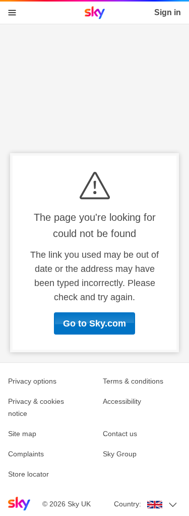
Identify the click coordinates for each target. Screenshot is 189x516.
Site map (22, 434)
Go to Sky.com (94, 323)
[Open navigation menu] (12, 13)
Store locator (28, 474)
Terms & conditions (133, 381)
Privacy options (32, 381)
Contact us (120, 434)
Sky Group (120, 454)
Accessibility (122, 401)
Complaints (26, 454)
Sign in (167, 12)
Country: (127, 504)
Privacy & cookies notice (36, 407)
